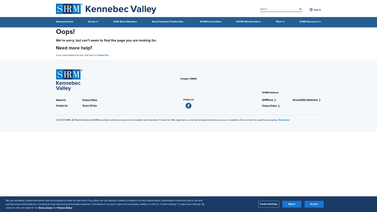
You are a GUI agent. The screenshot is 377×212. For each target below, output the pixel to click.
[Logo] (106, 9)
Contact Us (62, 105)
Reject (291, 204)
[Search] (300, 9)
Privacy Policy (89, 99)
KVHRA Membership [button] (247, 21)
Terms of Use (45, 207)
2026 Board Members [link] (125, 21)
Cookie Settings (268, 204)
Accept (314, 204)
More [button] (279, 21)
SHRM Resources (309, 21)
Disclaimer (284, 120)
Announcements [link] (64, 21)
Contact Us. (103, 55)
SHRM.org (267, 99)
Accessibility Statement (305, 99)
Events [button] (91, 21)
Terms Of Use (89, 105)
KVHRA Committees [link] (210, 21)
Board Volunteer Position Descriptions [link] (168, 21)
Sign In (317, 9)
